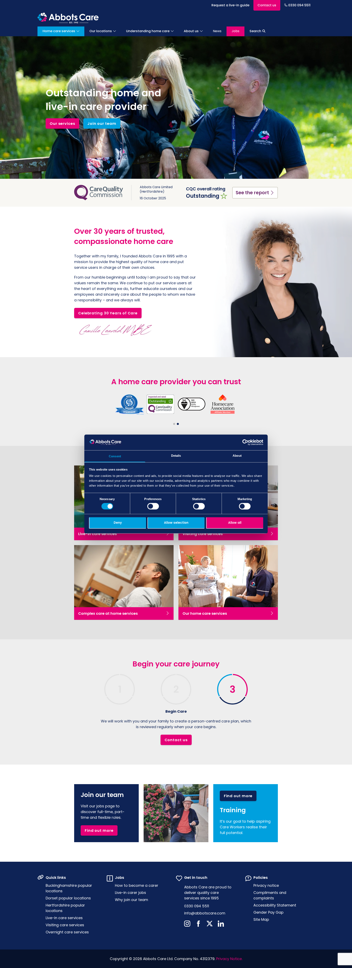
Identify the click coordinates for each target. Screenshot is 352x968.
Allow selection (176, 522)
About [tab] (237, 455)
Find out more (99, 830)
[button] (174, 424)
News (217, 31)
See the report (252, 192)
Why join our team (131, 899)
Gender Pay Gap (268, 912)
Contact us (266, 5)
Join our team (101, 123)
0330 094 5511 (299, 5)
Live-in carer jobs (130, 892)
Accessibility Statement (274, 905)
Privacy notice (266, 885)
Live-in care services (64, 917)
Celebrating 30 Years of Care (108, 313)
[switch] (153, 506)
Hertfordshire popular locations (65, 908)
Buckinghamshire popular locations (69, 888)
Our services (62, 123)
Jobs (235, 31)
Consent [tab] (115, 456)
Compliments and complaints (269, 895)
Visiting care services (65, 924)
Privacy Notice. (229, 958)
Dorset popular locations (68, 898)
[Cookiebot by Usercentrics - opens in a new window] (245, 442)
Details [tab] (176, 455)
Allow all (234, 522)
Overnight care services (67, 932)
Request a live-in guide (230, 5)
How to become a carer (136, 885)
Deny (118, 522)
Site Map (261, 919)
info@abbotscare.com (204, 913)
